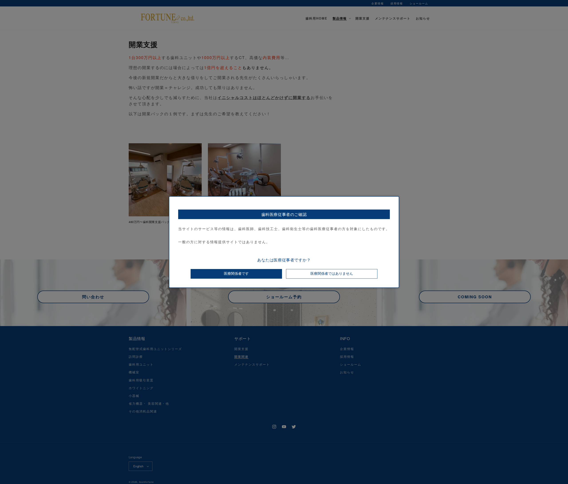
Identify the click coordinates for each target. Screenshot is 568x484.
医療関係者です (236, 273)
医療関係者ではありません (331, 273)
